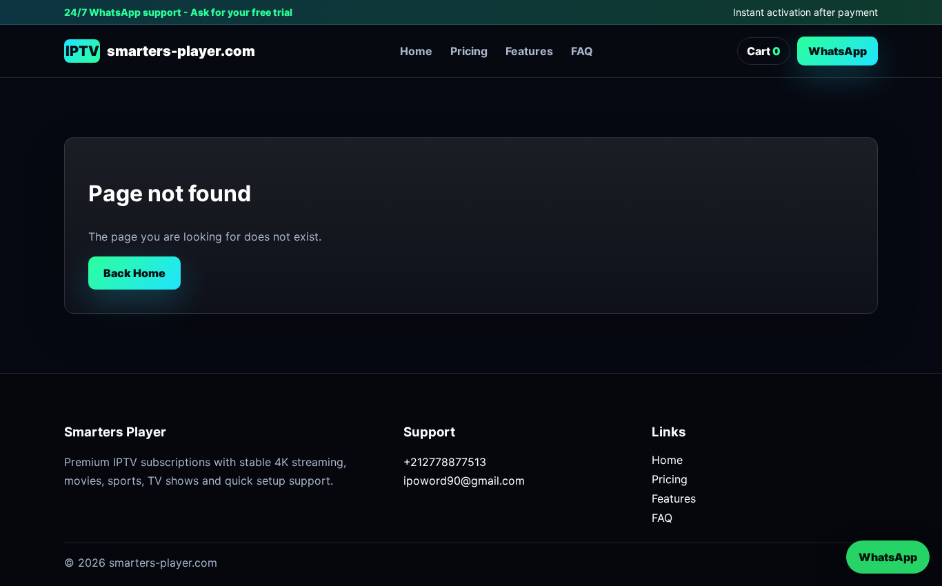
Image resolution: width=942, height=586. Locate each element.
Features (529, 51)
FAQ (582, 51)
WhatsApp (837, 51)
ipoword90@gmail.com (464, 480)
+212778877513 (444, 462)
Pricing (469, 51)
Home (416, 51)
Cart (764, 51)
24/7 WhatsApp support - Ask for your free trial (178, 12)
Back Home (134, 273)
